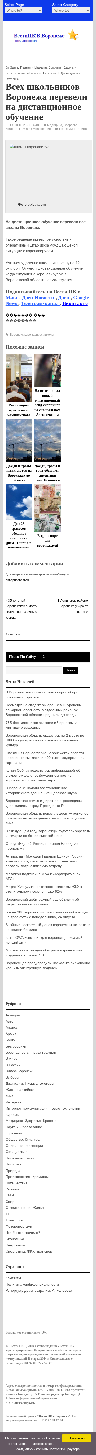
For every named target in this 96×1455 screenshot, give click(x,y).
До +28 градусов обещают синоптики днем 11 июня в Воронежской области (18, 538)
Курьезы (12, 1115)
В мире (12, 1058)
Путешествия (17, 1183)
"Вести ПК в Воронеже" (54, 1416)
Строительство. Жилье (25, 1208)
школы (49, 334)
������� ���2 (26, 315)
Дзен (64, 297)
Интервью (14, 1102)
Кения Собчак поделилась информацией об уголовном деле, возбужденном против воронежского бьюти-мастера (43, 775)
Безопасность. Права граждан (31, 1052)
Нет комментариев (73, 129)
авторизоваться (17, 580)
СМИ (10, 1195)
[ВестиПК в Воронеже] (48, 47)
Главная (25, 67)
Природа (13, 1171)
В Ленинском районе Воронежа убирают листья (73, 606)
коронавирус (33, 334)
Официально (17, 1152)
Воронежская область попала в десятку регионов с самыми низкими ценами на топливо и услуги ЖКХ (47, 818)
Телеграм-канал (40, 303)
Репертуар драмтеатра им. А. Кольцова (39, 1291)
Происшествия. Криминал (27, 1177)
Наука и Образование (35, 129)
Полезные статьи (20, 1158)
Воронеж (16, 334)
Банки (11, 1040)
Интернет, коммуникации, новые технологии (43, 1108)
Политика (14, 1164)
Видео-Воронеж (19, 1071)
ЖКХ (9, 1096)
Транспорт (14, 1220)
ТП (8, 1214)
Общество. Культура (23, 1139)
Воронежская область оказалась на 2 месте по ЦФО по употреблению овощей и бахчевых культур (45, 740)
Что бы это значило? (23, 1233)
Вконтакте (75, 303)
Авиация (13, 1015)
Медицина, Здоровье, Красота (53, 67)
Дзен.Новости (39, 297)
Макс (12, 297)
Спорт (11, 1202)
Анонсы (12, 1027)
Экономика (15, 1239)
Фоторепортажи (19, 1226)
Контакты (13, 1278)
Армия (11, 1034)
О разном (14, 1133)
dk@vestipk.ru (24, 1403)
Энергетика (15, 1245)
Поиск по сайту (22, 657)
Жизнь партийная (20, 1090)
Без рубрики (16, 1046)
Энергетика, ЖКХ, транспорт (30, 1251)
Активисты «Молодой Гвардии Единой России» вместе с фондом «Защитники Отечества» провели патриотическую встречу (45, 861)
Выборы (12, 1077)
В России (13, 1065)
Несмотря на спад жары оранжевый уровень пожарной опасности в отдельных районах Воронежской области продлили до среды (43, 710)
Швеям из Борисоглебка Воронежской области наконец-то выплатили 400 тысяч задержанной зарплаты (45, 758)
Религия (12, 1189)
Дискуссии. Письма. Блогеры (30, 1083)
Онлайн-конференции (24, 1146)
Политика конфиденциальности (32, 1284)
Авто (9, 1021)
